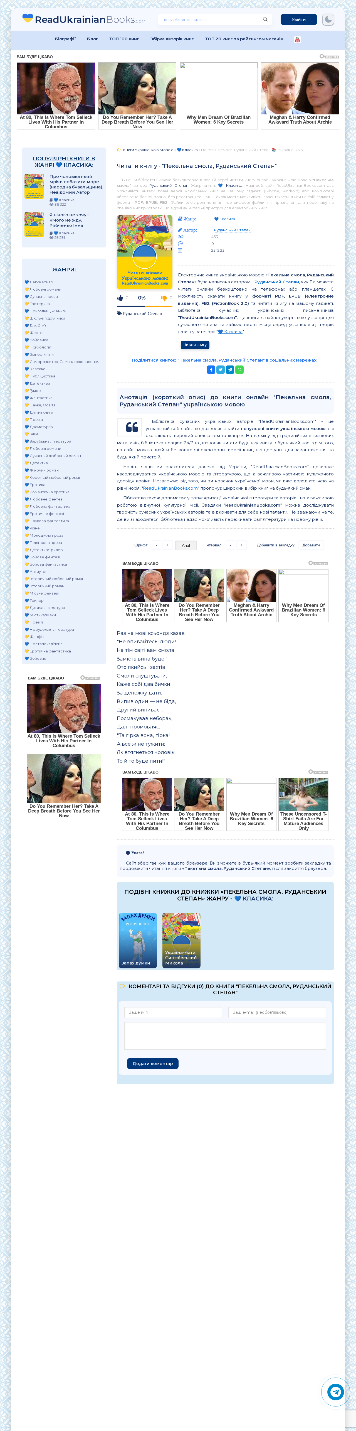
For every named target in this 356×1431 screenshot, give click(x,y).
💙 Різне (32, 528)
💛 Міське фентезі (41, 593)
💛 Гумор (32, 390)
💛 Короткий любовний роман (52, 477)
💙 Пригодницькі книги (45, 311)
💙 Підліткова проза (43, 542)
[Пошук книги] (265, 19)
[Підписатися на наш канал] (297, 40)
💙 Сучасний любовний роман (52, 455)
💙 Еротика (34, 484)
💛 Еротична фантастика (47, 651)
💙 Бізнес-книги (39, 354)
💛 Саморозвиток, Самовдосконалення (61, 361)
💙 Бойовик (35, 658)
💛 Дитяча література (44, 607)
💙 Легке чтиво (38, 282)
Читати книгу (195, 345)
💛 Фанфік (34, 636)
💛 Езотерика (37, 303)
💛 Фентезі (34, 332)
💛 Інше (31, 434)
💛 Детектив (36, 463)
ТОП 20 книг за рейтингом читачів (244, 38)
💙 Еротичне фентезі (44, 513)
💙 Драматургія (38, 426)
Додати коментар (153, 1063)
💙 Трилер (34, 600)
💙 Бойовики (36, 340)
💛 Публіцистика (39, 376)
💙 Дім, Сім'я (35, 325)
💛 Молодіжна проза (43, 535)
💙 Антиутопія (37, 571)
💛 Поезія (33, 419)
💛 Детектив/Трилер (43, 550)
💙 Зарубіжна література (47, 441)
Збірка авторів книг (172, 38)
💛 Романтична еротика (47, 492)
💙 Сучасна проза (41, 296)
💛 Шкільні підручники (44, 318)
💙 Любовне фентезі (43, 499)
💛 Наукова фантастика (46, 521)
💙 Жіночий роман (41, 470)
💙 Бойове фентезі (42, 557)
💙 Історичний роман (44, 586)
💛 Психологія (37, 347)
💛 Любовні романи (42, 289)
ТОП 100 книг (124, 38)
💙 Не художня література (49, 629)
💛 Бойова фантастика (45, 564)
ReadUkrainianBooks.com (170, 488)
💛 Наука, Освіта (40, 405)
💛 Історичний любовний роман (54, 578)
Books (91, 19)
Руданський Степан (168, 185)
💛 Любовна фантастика (47, 506)
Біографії (65, 38)
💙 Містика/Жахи (40, 615)
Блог (92, 38)
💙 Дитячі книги (38, 412)
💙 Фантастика (38, 398)
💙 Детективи (37, 383)
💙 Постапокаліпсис (43, 644)
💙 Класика (34, 369)
